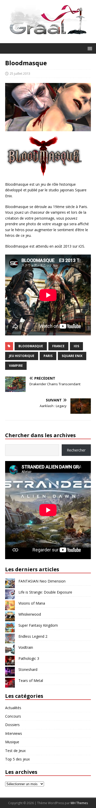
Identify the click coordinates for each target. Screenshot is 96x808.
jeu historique (21, 356)
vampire (16, 365)
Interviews (13, 733)
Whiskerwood (29, 614)
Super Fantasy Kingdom (38, 625)
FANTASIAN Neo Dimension (42, 581)
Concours (13, 716)
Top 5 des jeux (17, 759)
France (58, 346)
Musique (12, 741)
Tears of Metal (30, 680)
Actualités (13, 707)
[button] (89, 48)
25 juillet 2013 (20, 73)
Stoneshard (27, 669)
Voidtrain (25, 647)
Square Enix (72, 356)
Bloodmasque (30, 346)
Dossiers (12, 724)
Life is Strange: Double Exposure (45, 592)
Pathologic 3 (28, 658)
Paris (48, 356)
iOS (76, 346)
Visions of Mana (31, 603)
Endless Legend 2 (32, 636)
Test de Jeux (15, 750)
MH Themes (79, 803)
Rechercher (76, 450)
